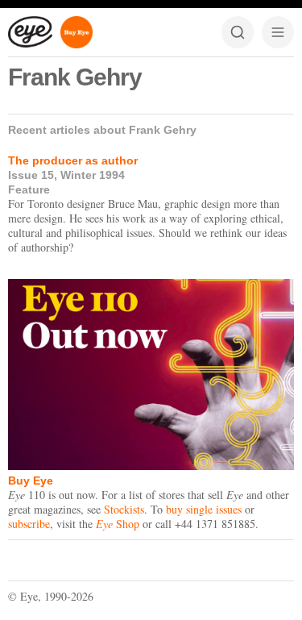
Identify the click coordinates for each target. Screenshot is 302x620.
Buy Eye (30, 480)
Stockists (124, 509)
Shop (117, 523)
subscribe (29, 523)
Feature (29, 189)
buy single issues (204, 509)
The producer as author (73, 160)
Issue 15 (31, 175)
